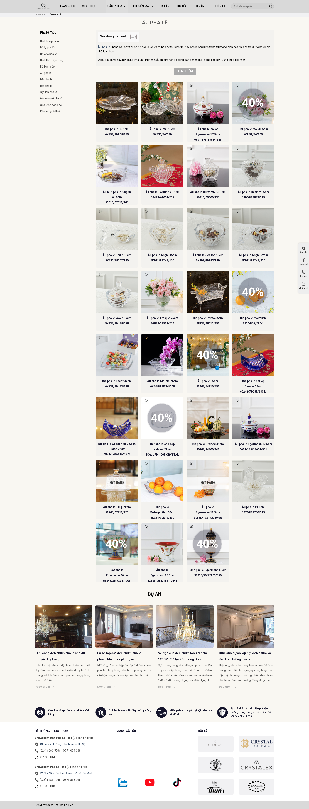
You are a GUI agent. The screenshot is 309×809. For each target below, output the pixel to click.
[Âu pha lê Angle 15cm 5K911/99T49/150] (162, 229)
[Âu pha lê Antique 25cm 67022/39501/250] (162, 292)
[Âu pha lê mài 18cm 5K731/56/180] (162, 103)
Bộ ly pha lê (47, 47)
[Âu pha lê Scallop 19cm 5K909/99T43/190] (208, 229)
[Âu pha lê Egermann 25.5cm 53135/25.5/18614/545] (162, 544)
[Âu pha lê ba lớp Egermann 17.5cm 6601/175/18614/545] (208, 103)
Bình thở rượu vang (51, 60)
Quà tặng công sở (51, 105)
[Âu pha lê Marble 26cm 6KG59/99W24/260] (162, 355)
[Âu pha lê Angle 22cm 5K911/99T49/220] (253, 229)
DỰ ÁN (165, 6)
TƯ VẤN (199, 6)
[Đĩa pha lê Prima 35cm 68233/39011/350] (208, 292)
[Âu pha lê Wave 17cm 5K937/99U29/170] (117, 292)
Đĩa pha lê (46, 79)
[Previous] (33, 639)
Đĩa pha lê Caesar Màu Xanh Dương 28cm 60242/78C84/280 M (117, 449)
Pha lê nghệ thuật (51, 111)
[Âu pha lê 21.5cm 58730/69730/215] (253, 481)
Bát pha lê (46, 86)
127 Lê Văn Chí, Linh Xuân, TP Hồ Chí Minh (66, 773)
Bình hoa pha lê (49, 41)
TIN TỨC (181, 6)
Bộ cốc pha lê (48, 54)
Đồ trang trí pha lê (51, 98)
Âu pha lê (46, 73)
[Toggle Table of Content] (132, 37)
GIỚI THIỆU (89, 6)
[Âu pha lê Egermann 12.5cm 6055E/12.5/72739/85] (208, 481)
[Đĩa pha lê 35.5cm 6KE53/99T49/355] (117, 103)
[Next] (276, 639)
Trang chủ (40, 14)
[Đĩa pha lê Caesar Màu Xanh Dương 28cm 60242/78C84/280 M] (117, 418)
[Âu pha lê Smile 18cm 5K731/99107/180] (117, 229)
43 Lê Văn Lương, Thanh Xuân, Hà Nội (63, 744)
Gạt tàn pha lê (48, 92)
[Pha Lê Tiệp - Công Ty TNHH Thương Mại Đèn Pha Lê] (44, 6)
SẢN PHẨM (114, 6)
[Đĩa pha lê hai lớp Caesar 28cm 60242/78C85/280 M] (253, 355)
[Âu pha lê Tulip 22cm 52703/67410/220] (117, 481)
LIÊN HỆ (220, 6)
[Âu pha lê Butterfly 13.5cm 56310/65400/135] (208, 166)
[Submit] (271, 6)
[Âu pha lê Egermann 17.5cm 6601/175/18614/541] (253, 418)
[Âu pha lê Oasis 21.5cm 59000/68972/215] (253, 166)
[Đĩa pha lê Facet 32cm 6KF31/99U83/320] (117, 355)
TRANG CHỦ (67, 6)
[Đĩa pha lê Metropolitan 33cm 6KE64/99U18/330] (162, 481)
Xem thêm (185, 71)
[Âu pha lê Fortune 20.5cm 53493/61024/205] (162, 166)
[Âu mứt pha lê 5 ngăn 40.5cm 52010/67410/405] (117, 166)
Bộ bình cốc (47, 66)
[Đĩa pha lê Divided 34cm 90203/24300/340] (208, 418)
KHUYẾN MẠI (141, 6)
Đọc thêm (13, 686)
